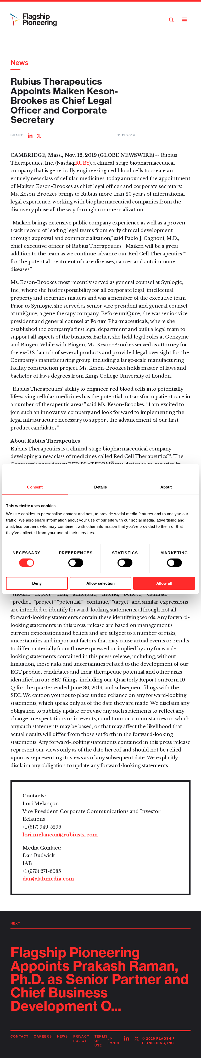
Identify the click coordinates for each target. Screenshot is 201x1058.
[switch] (75, 562)
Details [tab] (100, 487)
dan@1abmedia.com (48, 879)
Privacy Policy (81, 1038)
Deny (37, 583)
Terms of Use (101, 1040)
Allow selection (100, 583)
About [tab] (166, 487)
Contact (19, 1036)
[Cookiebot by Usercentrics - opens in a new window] (172, 472)
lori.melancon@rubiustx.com (60, 835)
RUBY (82, 163)
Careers (43, 1036)
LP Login (113, 1041)
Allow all (164, 583)
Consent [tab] (35, 487)
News (19, 62)
